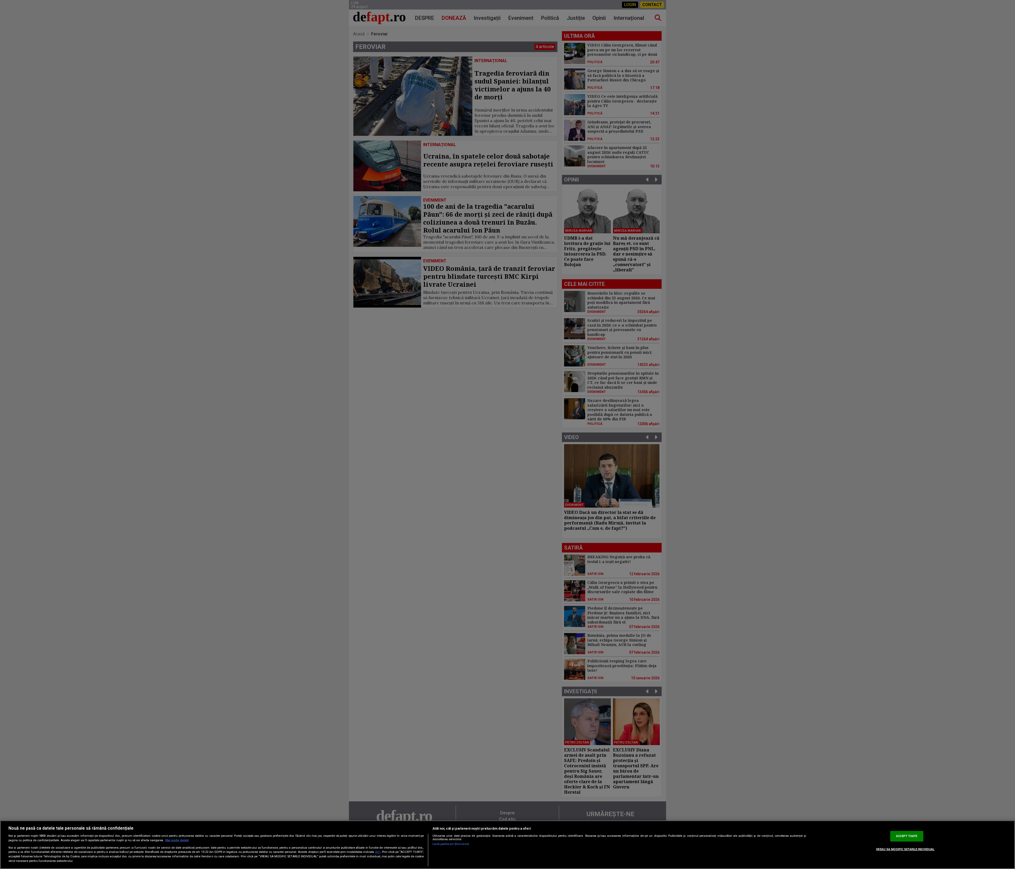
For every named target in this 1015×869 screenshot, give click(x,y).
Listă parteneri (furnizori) (450, 844)
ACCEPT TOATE (906, 836)
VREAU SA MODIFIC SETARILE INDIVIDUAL (905, 849)
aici (377, 852)
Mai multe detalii (177, 840)
